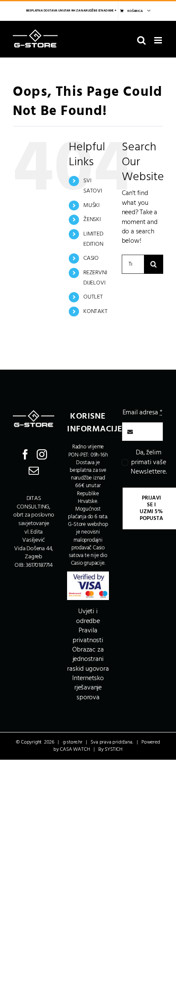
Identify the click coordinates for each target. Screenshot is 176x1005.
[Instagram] (42, 454)
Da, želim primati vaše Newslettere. (149, 462)
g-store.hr (72, 742)
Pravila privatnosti (88, 635)
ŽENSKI (92, 219)
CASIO (91, 258)
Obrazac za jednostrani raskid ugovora (88, 659)
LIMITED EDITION (93, 239)
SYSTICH (114, 749)
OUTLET (93, 297)
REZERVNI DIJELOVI (95, 278)
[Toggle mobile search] (141, 40)
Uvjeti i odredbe (88, 616)
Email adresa (142, 412)
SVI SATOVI (92, 186)
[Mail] (34, 470)
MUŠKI (91, 205)
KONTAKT (95, 311)
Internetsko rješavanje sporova (88, 688)
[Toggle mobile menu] (158, 40)
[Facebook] (25, 454)
